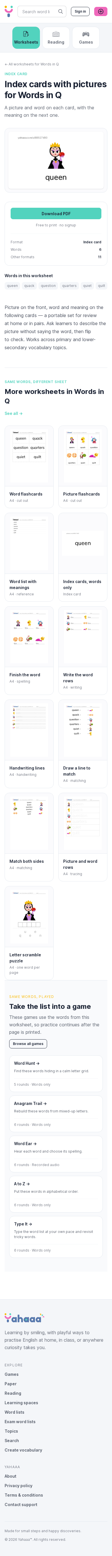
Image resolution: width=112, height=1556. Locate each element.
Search (12, 1440)
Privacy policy (18, 1485)
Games (12, 1374)
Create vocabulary (23, 1450)
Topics (11, 1431)
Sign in (80, 11)
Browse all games (28, 1044)
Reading (13, 1393)
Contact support (21, 1504)
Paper (11, 1383)
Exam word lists (20, 1421)
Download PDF (56, 213)
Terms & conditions (24, 1495)
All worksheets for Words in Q (32, 64)
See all (14, 413)
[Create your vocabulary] (100, 11)
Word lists (14, 1412)
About (10, 1476)
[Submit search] (60, 11)
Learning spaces (21, 1402)
